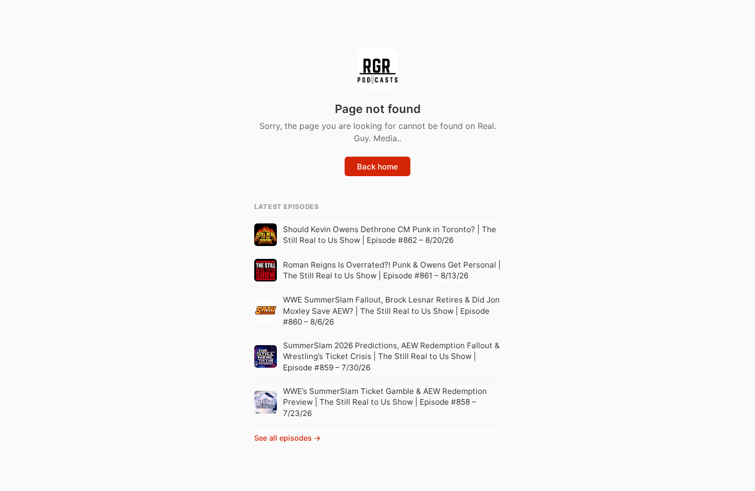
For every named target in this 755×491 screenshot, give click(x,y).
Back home (377, 167)
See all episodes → (287, 437)
